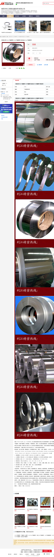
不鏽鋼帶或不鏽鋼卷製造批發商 (38, 549)
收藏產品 (4, 68)
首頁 (1, 36)
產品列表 (4, 36)
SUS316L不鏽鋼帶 (32, 535)
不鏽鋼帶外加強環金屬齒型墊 (6, 32)
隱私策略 (32, 554)
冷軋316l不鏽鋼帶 (40, 535)
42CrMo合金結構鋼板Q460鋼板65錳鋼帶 (21, 32)
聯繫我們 (15, 554)
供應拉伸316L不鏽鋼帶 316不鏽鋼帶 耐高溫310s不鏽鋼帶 (34, 551)
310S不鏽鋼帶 (17, 536)
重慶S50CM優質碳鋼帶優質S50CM (46, 32)
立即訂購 (46, 64)
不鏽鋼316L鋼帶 (24, 535)
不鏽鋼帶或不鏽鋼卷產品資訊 (26, 549)
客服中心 (21, 554)
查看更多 (6, 101)
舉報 (10, 68)
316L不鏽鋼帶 (17, 535)
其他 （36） (4, 85)
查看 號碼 (3, 93)
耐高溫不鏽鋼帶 (24, 536)
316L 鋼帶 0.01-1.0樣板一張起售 (32, 32)
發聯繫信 (31, 64)
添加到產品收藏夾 (4, 117)
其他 (7, 36)
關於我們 (9, 554)
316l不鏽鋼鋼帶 (48, 535)
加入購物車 (39, 64)
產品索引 (2, 115)
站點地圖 (27, 554)
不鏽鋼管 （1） (4, 83)
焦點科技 (34, 555)
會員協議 (38, 554)
